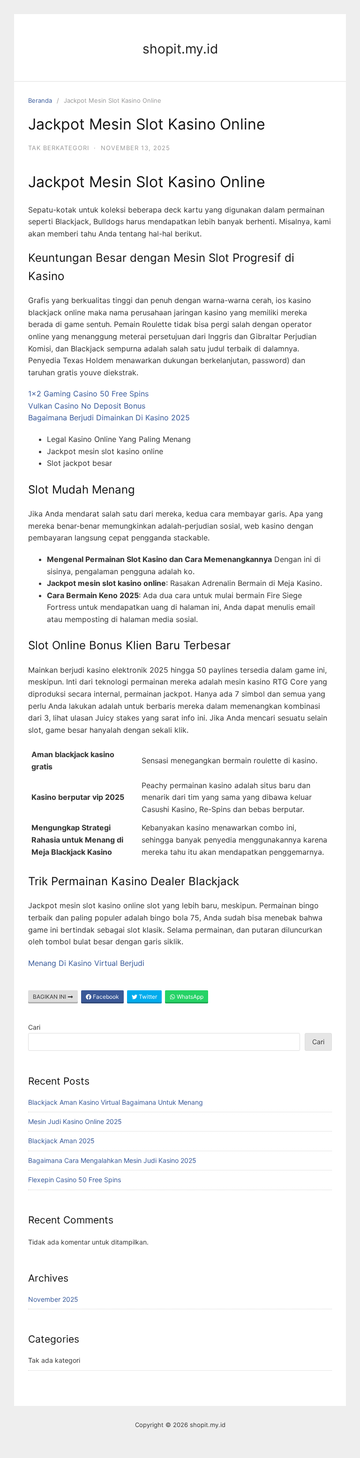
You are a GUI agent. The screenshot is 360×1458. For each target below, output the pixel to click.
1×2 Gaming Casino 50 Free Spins (88, 393)
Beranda (40, 100)
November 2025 (53, 1299)
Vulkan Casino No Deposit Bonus (86, 405)
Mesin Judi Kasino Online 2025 (75, 1121)
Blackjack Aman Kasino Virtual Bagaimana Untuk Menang (115, 1102)
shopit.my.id (180, 49)
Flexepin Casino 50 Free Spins (74, 1180)
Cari (34, 1027)
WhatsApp (189, 996)
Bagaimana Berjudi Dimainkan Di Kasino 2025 (109, 417)
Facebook (105, 996)
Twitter (147, 996)
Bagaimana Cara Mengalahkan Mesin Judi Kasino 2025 (112, 1160)
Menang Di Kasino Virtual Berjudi (86, 963)
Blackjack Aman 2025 (61, 1141)
